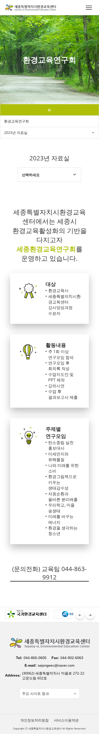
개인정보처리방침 (34, 720)
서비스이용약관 (66, 720)
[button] (80, 615)
